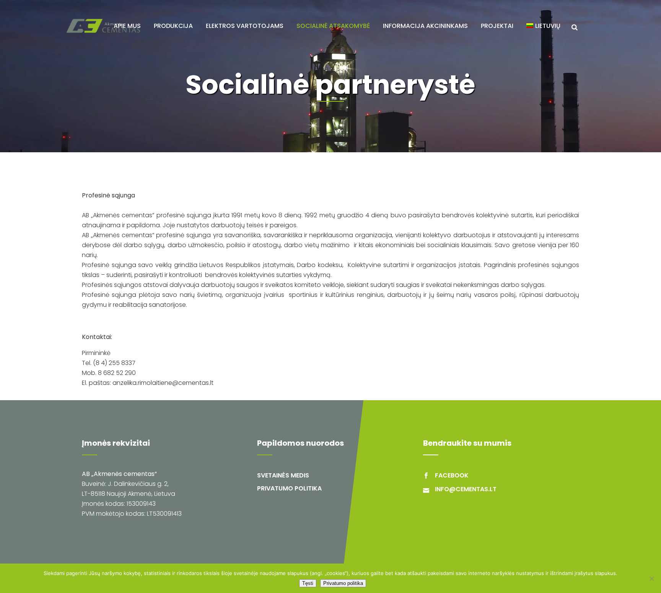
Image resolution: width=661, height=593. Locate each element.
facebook (452, 475)
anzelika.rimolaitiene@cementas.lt (162, 382)
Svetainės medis (283, 475)
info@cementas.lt (466, 489)
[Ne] (651, 578)
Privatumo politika (289, 488)
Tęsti (307, 583)
